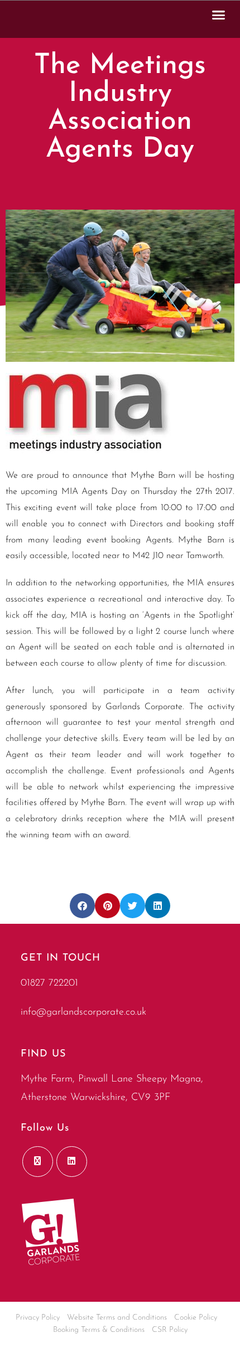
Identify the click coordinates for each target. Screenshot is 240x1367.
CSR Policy (170, 1330)
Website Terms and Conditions (117, 1317)
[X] (37, 1161)
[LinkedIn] (71, 1161)
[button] (218, 14)
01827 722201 (49, 983)
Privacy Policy (38, 1317)
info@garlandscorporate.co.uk (83, 1012)
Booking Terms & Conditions (99, 1330)
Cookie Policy (195, 1317)
